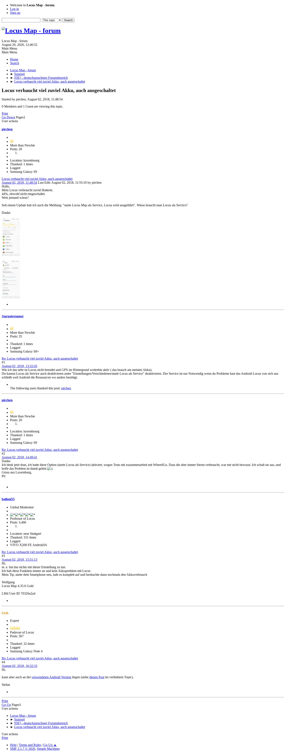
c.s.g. (5, 612)
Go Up (6, 705)
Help (13, 745)
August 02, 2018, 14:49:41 (19, 457)
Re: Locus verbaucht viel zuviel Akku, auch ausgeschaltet (40, 358)
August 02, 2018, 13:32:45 (19, 366)
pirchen (7, 129)
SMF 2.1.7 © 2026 (22, 748)
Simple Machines (48, 748)
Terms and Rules (30, 745)
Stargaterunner (13, 316)
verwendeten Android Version (51, 677)
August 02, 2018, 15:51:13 (19, 559)
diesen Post (96, 677)
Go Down (8, 117)
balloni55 (8, 499)
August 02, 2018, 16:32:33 (19, 666)
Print (5, 113)
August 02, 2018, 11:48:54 (19, 182)
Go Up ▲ (50, 745)
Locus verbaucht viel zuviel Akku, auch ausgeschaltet (37, 179)
